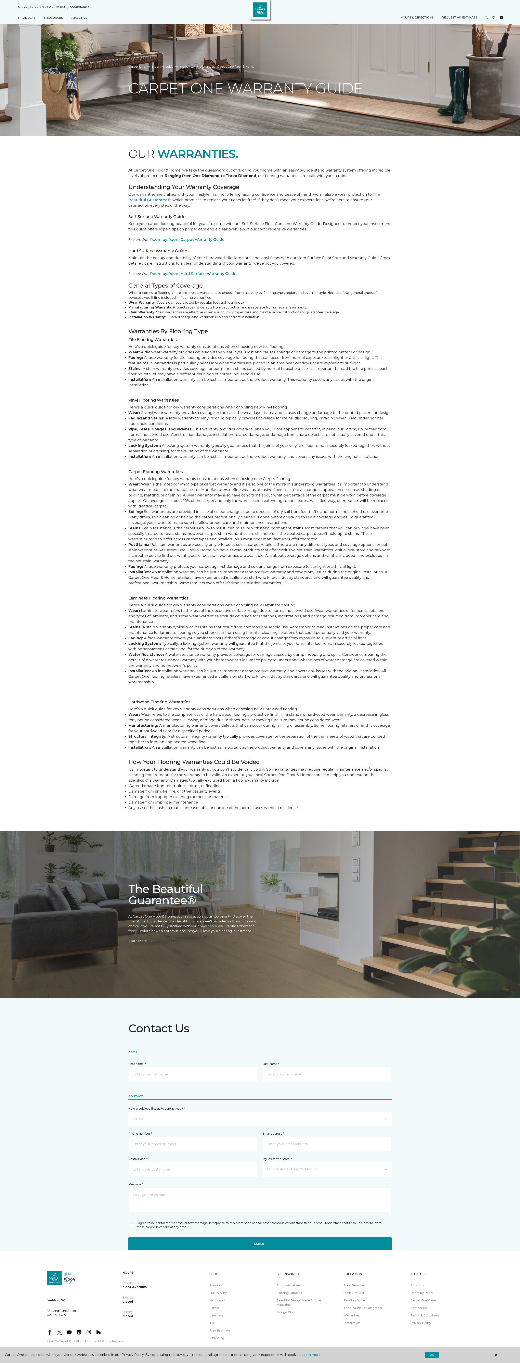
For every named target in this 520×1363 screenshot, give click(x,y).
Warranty (186, 66)
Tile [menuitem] (212, 1323)
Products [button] (27, 18)
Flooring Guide (162, 66)
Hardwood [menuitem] (217, 1300)
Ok (432, 1354)
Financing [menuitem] (216, 1338)
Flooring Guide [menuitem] (354, 1300)
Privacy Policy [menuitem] (421, 1323)
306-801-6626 (79, 7)
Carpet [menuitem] (214, 1308)
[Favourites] (494, 17)
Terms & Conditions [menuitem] (425, 1315)
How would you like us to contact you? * (156, 1108)
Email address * (273, 1133)
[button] (486, 17)
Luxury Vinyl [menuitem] (218, 1293)
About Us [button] (79, 18)
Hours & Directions (417, 18)
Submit (260, 1244)
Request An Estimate (460, 18)
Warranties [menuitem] (351, 1315)
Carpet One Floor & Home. (77, 1341)
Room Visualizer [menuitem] (288, 1285)
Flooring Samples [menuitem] (289, 1293)
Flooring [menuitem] (215, 1285)
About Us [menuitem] (417, 1285)
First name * (137, 1063)
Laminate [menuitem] (216, 1315)
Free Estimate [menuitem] (219, 1330)
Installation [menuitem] (351, 1323)
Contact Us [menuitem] (419, 1308)
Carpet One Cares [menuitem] (424, 1300)
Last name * (270, 1063)
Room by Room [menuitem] (422, 1293)
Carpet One (136, 66)
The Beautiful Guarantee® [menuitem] (362, 1308)
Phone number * (140, 1133)
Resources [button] (53, 18)
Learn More (137, 941)
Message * (135, 1184)
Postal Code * (137, 1159)
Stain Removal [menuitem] (354, 1285)
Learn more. (311, 1355)
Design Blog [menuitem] (285, 1312)
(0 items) (501, 17)
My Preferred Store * (276, 1159)
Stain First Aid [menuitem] (353, 1293)
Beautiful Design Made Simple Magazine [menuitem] (298, 1303)
